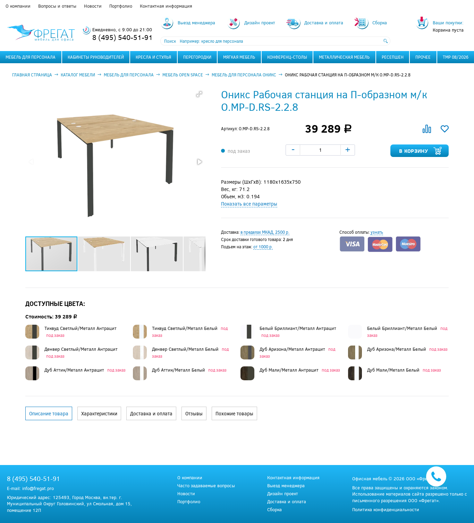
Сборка (274, 509)
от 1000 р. (263, 246)
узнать (377, 232)
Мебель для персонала (31, 57)
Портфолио (120, 6)
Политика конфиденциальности (385, 509)
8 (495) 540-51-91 (122, 37)
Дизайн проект (282, 493)
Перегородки (197, 57)
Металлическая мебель (344, 57)
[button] (199, 94)
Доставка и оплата (286, 501)
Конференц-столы (287, 57)
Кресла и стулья (153, 57)
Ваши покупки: (448, 22)
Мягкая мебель (239, 57)
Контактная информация (166, 6)
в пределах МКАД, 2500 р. (264, 232)
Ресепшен (393, 57)
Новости (93, 6)
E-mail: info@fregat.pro (30, 488)
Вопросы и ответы (57, 6)
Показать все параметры (249, 203)
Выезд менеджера (286, 485)
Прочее (423, 57)
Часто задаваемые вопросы (206, 485)
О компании (18, 6)
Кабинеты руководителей (96, 57)
